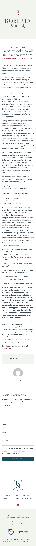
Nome (4, 424)
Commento (7, 405)
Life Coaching (26, 58)
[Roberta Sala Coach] (18, 21)
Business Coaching (12, 58)
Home (29, 4)
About (31, 4)
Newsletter (27, 498)
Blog (6, 498)
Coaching (33, 4)
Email (5, 432)
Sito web (5, 440)
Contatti (15, 498)
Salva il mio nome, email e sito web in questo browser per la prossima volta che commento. (17, 451)
